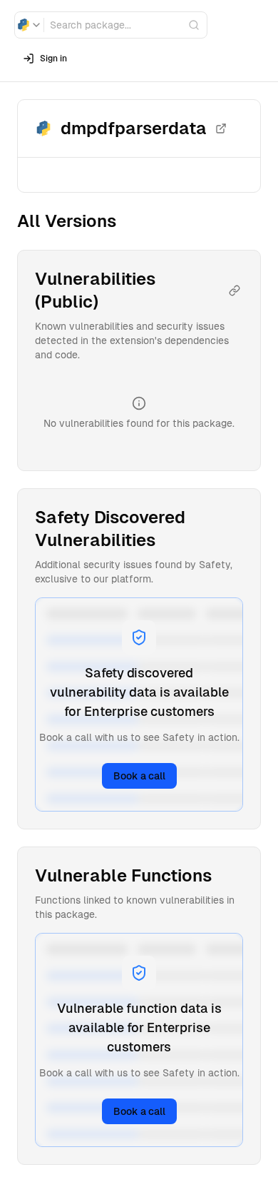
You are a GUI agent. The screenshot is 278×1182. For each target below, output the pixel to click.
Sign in (53, 59)
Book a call (139, 776)
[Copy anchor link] (234, 290)
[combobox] (29, 25)
